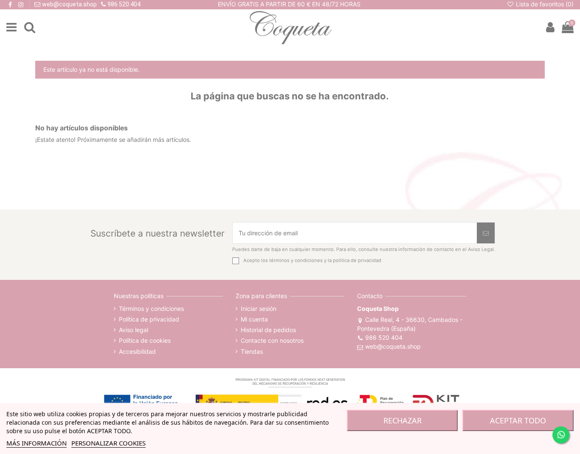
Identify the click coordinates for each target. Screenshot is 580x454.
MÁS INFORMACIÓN (36, 443)
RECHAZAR (402, 420)
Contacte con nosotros (272, 340)
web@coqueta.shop (392, 346)
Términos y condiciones (151, 308)
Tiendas (252, 351)
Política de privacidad (149, 319)
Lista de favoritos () (544, 4)
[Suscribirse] (486, 233)
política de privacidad (357, 260)
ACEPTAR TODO (518, 420)
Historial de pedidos (268, 329)
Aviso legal (133, 329)
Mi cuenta (254, 319)
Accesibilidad (137, 351)
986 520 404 (383, 337)
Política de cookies (145, 340)
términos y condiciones (296, 260)
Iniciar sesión (258, 308)
